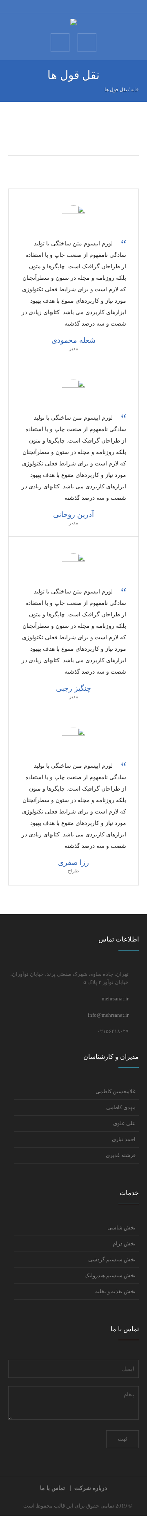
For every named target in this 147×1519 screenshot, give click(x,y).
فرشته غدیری (121, 1155)
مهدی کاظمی (121, 1107)
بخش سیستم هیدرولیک (110, 1275)
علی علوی (124, 1123)
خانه (135, 89)
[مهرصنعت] (73, 22)
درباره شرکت (90, 1488)
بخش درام (124, 1243)
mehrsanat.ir (115, 998)
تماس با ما (52, 1488)
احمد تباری (124, 1139)
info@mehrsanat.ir (108, 1015)
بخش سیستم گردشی (112, 1259)
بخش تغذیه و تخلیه (115, 1291)
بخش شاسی (121, 1228)
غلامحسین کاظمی (116, 1091)
